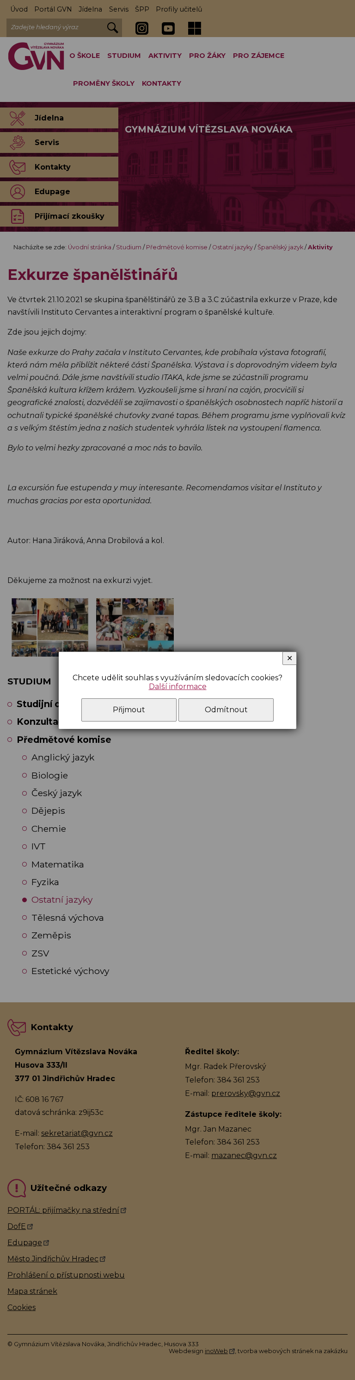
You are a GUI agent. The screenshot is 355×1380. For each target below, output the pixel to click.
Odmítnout (226, 709)
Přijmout (129, 709)
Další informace (178, 686)
